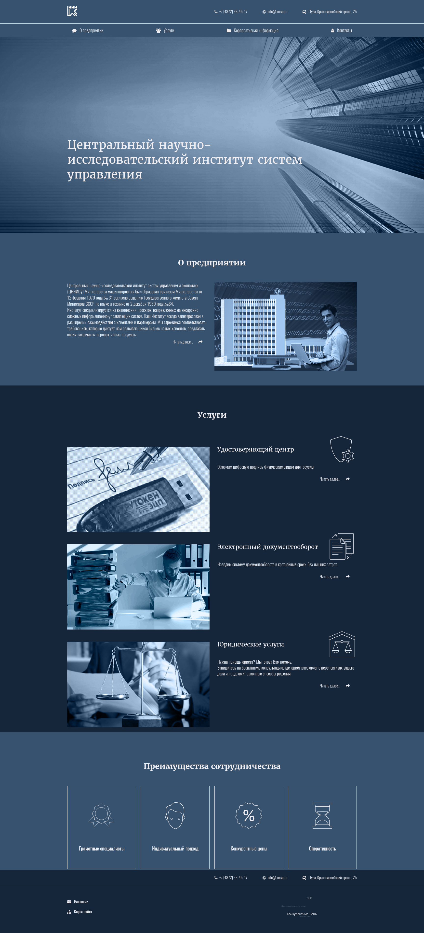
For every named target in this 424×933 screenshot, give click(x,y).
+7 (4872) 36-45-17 (233, 11)
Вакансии (81, 901)
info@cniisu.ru (277, 11)
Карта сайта (83, 911)
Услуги (169, 30)
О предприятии (91, 30)
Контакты (344, 30)
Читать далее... (183, 341)
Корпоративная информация (256, 30)
